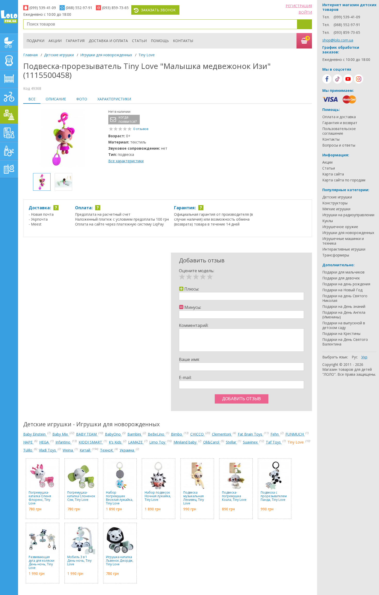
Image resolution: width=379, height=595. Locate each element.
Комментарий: (193, 325)
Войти (305, 12)
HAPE (28, 442)
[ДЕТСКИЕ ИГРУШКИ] (9, 115)
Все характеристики (126, 160)
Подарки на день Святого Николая (344, 298)
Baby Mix (60, 434)
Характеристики (114, 99)
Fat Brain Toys (250, 434)
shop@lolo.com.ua (337, 40)
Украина (127, 450)
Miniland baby (185, 442)
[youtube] (348, 79)
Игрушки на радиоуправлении (348, 215)
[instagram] (358, 79)
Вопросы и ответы (338, 145)
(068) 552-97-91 (79, 7)
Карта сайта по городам (343, 180)
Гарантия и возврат (339, 122)
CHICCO (197, 434)
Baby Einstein (35, 434)
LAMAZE (136, 442)
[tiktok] (337, 79)
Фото (81, 99)
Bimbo (177, 434)
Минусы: (192, 307)
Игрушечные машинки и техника (343, 241)
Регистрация (299, 5)
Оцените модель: (196, 271)
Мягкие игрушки (336, 209)
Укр (364, 357)
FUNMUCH (295, 434)
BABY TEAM (87, 434)
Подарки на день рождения (346, 284)
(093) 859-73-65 (115, 7)
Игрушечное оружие (340, 226)
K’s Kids (115, 442)
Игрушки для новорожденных (106, 54)
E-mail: (185, 377)
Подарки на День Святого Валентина (345, 342)
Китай (85, 450)
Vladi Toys (48, 450)
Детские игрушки (59, 54)
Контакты (183, 40)
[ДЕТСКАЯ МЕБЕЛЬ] (9, 79)
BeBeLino (156, 434)
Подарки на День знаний (343, 306)
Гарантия (75, 40)
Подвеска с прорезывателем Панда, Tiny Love (274, 496)
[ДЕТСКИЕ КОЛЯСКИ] (9, 43)
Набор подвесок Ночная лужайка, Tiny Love (158, 496)
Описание (56, 99)
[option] (63, 139)
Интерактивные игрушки (343, 249)
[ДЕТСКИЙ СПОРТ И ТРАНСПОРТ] (9, 97)
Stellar (231, 442)
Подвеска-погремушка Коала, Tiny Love (234, 496)
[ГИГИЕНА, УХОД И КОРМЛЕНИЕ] (9, 151)
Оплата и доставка (339, 117)
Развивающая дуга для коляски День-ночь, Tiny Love (41, 562)
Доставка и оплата (108, 40)
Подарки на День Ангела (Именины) (343, 314)
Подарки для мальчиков (343, 272)
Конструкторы (335, 203)
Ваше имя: (189, 359)
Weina (68, 450)
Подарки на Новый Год (342, 290)
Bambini (134, 434)
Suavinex (251, 442)
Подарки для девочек (341, 278)
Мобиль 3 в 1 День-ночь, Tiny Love (79, 560)
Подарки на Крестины (341, 333)
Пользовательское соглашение (339, 131)
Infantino (63, 442)
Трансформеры (335, 255)
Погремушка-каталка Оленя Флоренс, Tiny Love (40, 498)
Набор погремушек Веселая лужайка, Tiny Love (119, 498)
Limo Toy (157, 442)
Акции (55, 40)
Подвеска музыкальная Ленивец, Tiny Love (193, 498)
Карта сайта (333, 174)
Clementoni (222, 434)
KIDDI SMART (91, 442)
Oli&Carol (211, 442)
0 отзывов (140, 129)
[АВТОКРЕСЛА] (9, 61)
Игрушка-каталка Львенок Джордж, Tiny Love (119, 560)
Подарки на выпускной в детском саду (343, 325)
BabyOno (113, 434)
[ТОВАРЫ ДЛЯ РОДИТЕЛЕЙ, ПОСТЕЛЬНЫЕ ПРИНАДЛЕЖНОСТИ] (9, 169)
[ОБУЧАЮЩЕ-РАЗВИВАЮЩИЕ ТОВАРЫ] (9, 133)
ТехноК (107, 450)
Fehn (275, 434)
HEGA (44, 442)
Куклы (327, 221)
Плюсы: (191, 289)
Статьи (139, 40)
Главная (30, 54)
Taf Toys (274, 442)
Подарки (35, 40)
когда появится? (128, 119)
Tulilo (28, 450)
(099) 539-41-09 (42, 7)
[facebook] (327, 79)
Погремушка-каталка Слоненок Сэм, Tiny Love (81, 496)
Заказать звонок (158, 9)
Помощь (160, 40)
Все (31, 99)
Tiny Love (146, 54)
